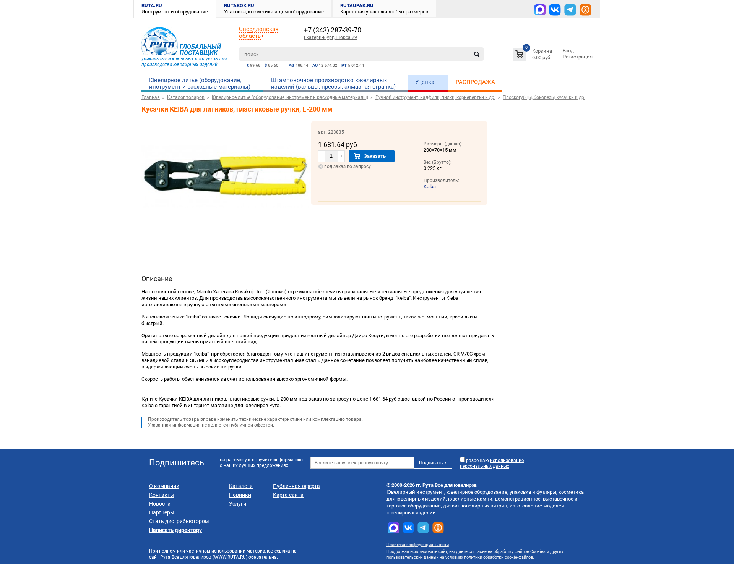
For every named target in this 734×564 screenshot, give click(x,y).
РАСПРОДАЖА (475, 82)
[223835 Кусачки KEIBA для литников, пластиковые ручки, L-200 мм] (226, 230)
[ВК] (555, 10)
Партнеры (161, 512)
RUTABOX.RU (239, 5)
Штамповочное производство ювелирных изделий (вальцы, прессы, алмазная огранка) (333, 83)
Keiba (430, 186)
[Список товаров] (533, 55)
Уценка (424, 82)
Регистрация (578, 57)
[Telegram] (570, 10)
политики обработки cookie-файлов (498, 557)
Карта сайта (288, 495)
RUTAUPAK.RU (356, 5)
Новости (160, 504)
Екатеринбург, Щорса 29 (330, 37)
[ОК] (585, 10)
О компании (164, 486)
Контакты (161, 495)
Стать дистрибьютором (179, 521)
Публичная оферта (296, 486)
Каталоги (241, 486)
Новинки (240, 495)
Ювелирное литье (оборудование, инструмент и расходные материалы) (199, 83)
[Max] (540, 9)
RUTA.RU (151, 5)
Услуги (237, 504)
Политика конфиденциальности (417, 544)
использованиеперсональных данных (492, 463)
